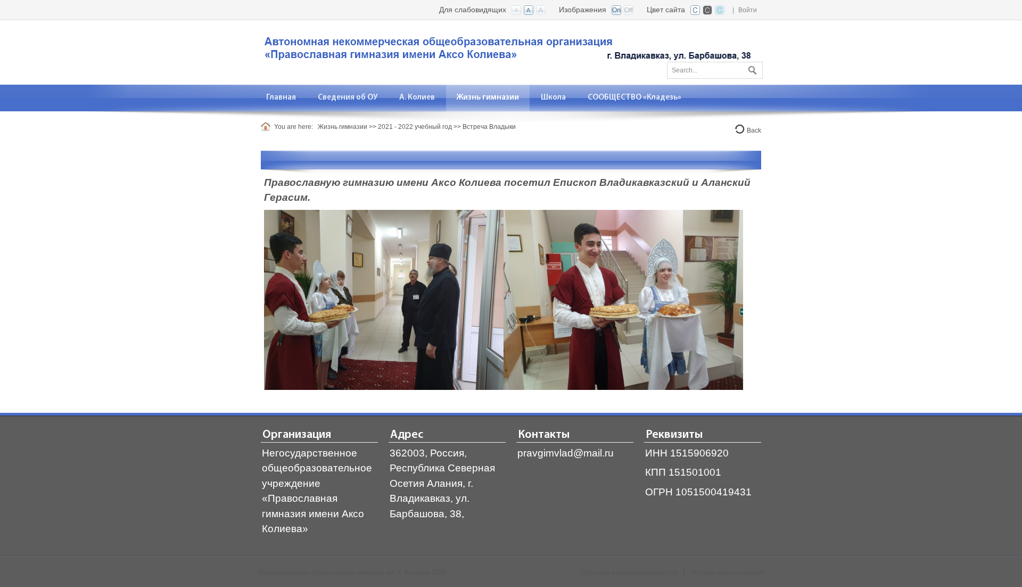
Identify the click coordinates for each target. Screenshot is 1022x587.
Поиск (751, 68)
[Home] (267, 127)
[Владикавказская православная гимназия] (505, 51)
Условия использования (727, 572)
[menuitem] (281, 97)
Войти (747, 10)
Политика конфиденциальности (629, 572)
